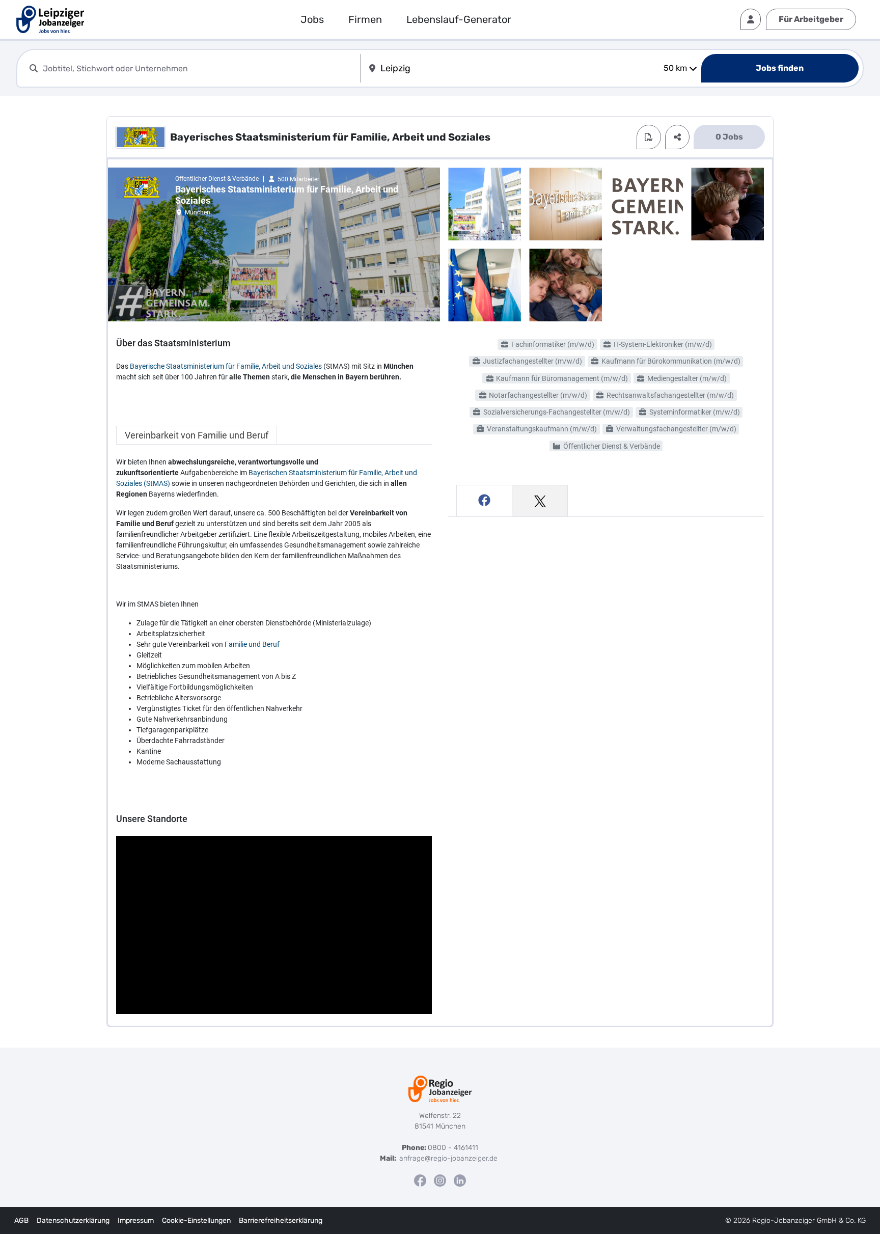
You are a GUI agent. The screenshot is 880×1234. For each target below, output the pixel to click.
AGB (21, 1220)
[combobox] (199, 68)
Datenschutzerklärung (73, 1220)
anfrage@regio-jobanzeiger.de (448, 1158)
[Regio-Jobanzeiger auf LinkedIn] (460, 1180)
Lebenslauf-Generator (458, 19)
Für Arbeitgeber (811, 19)
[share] (677, 137)
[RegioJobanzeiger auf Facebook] (420, 1180)
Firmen (365, 19)
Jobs (312, 19)
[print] (649, 137)
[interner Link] (50, 19)
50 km (675, 68)
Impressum (136, 1220)
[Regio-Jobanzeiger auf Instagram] (440, 1180)
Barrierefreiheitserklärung (280, 1220)
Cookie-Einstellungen (196, 1220)
